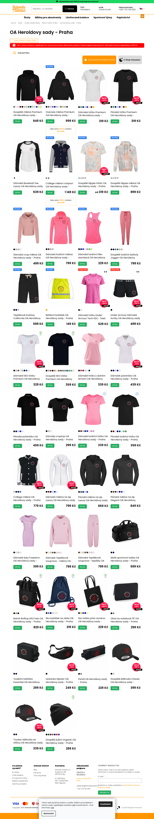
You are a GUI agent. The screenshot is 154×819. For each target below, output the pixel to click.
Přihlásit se (104, 792)
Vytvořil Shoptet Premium (132, 807)
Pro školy (15, 772)
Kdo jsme (37, 773)
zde (52, 807)
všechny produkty (19, 784)
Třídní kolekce (17, 775)
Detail (17, 121)
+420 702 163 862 (127, 9)
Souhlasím (105, 804)
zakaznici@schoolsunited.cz (88, 786)
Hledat (70, 8)
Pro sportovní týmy (19, 778)
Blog (35, 770)
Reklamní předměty (20, 781)
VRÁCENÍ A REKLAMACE (81, 773)
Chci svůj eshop (40, 776)
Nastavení (49, 813)
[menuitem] (27, 17)
